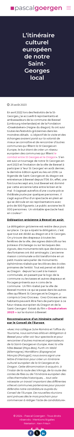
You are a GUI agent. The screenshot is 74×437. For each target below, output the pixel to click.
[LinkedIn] (42, 429)
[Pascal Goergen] (37, 8)
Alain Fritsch (43, 423)
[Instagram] (37, 429)
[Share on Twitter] (37, 435)
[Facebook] (32, 429)
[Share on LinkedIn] (43, 435)
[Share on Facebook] (31, 435)
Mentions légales (43, 419)
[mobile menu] (68, 8)
